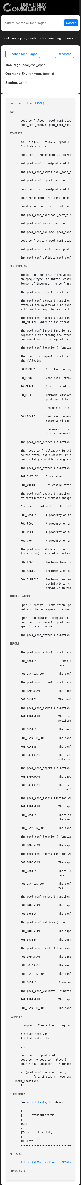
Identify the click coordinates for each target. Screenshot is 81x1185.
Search (71, 23)
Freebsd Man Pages (22, 54)
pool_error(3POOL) (57, 1162)
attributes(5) (37, 1102)
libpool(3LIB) (31, 1162)
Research (64, 54)
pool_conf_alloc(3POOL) (27, 103)
